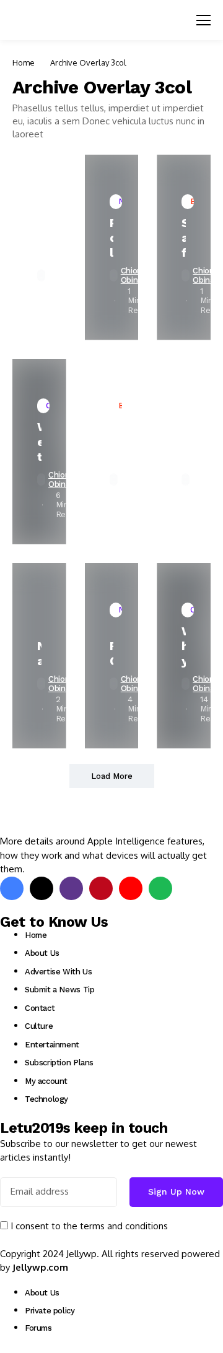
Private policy (50, 1310)
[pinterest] (101, 888)
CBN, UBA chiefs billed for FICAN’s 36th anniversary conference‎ (112, 441)
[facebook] (12, 888)
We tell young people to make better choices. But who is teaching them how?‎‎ (39, 441)
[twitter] (41, 888)
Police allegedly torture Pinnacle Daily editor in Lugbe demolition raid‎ (112, 237)
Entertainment (52, 1044)
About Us (42, 953)
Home (23, 62)
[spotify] (160, 888)
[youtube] (130, 888)
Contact (40, 1008)
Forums (38, 1328)
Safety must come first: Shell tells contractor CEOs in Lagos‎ (183, 237)
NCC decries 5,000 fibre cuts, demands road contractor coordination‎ (39, 237)
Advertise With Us (58, 971)
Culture (39, 1026)
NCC (183, 441)
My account (46, 1081)
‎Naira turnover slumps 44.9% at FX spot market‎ (39, 653)
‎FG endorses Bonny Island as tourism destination (112, 653)
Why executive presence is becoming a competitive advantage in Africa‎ (183, 646)
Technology (46, 1099)
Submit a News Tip (59, 989)
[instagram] (71, 888)
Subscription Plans (59, 1062)
